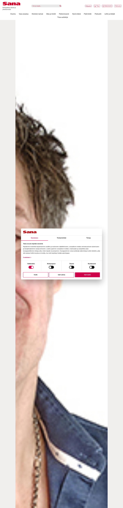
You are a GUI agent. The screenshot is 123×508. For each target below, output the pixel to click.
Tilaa (97, 6)
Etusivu (13, 14)
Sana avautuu (23, 14)
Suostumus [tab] (34, 238)
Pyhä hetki (87, 14)
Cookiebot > (27, 257)
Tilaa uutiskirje (62, 17)
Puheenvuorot (64, 14)
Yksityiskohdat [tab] (61, 238)
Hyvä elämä (76, 14)
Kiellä (35, 274)
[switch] (51, 267)
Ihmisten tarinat (37, 14)
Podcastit (98, 14)
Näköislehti (108, 6)
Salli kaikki (87, 274)
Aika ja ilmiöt (51, 14)
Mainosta (118, 6)
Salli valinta (61, 274)
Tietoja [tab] (88, 238)
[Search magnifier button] (60, 6)
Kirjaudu (88, 6)
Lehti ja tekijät (110, 14)
